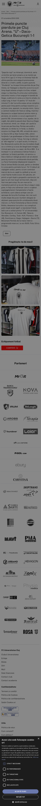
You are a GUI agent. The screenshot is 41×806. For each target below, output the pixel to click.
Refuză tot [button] (20, 797)
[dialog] (20, 771)
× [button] (38, 739)
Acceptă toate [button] (20, 791)
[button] (20, 802)
